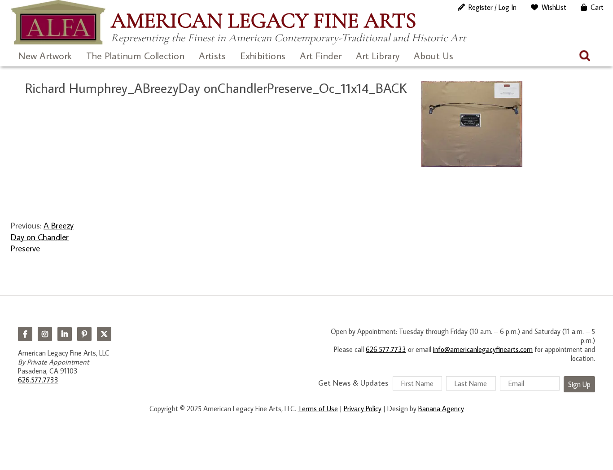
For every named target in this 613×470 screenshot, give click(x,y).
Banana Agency (441, 408)
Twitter (104, 334)
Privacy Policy (362, 408)
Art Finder (321, 55)
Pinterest (84, 334)
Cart (597, 7)
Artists (212, 55)
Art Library (377, 55)
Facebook (25, 334)
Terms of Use (318, 408)
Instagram (45, 334)
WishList (554, 7)
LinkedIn (64, 334)
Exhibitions (262, 55)
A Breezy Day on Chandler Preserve (42, 237)
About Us (433, 55)
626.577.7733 (38, 379)
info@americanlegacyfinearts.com (483, 349)
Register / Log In (493, 7)
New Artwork (45, 55)
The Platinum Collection (135, 55)
